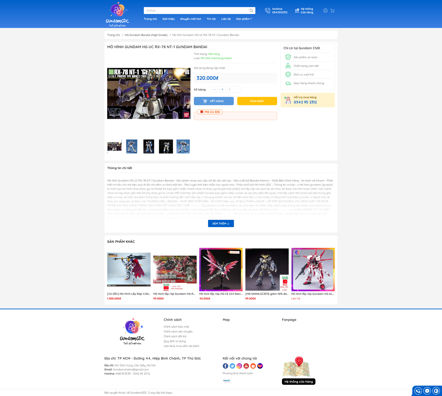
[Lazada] (260, 366)
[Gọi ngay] (418, 391)
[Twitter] (232, 366)
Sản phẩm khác (121, 241)
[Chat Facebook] (427, 391)
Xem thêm (219, 223)
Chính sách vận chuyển (178, 331)
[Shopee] (253, 366)
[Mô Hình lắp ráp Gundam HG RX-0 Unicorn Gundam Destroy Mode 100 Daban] (175, 269)
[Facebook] (225, 366)
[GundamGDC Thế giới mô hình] (117, 14)
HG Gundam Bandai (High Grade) (146, 35)
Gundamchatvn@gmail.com (131, 369)
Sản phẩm (243, 19)
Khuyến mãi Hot (190, 19)
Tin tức (211, 19)
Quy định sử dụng (175, 341)
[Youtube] (246, 366)
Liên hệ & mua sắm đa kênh (181, 346)
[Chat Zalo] (436, 391)
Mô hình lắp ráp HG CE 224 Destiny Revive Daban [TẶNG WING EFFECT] (221, 293)
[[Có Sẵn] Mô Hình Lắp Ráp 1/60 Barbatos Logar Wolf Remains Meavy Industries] (129, 269)
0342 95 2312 (305, 102)
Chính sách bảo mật (176, 326)
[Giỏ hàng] (333, 10)
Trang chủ (150, 19)
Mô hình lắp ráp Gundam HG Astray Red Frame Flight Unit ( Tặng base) (313, 293)
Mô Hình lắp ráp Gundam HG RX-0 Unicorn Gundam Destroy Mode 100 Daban (175, 293)
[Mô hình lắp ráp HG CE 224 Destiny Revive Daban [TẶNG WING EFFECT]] (221, 269)
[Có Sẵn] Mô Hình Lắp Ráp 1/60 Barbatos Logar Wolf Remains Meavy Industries (129, 293)
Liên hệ (226, 19)
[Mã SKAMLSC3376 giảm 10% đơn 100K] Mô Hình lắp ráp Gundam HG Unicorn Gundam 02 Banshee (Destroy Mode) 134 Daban (267, 293)
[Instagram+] (239, 366)
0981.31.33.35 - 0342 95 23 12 (133, 373)
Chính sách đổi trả (175, 336)
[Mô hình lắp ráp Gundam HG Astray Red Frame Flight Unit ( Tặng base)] (313, 269)
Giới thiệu (168, 19)
